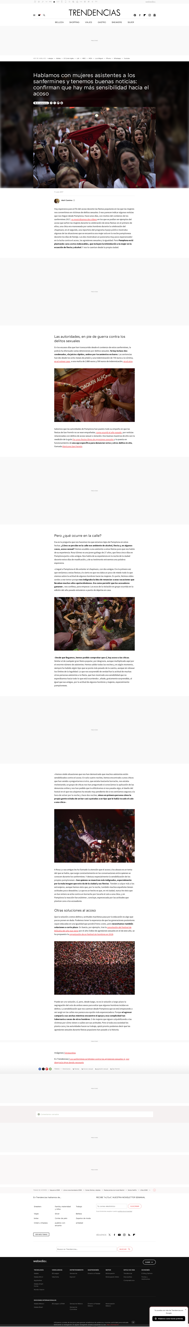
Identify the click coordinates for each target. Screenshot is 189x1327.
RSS (129, 1234)
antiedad (79, 1223)
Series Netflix (132, 1190)
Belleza (79, 1214)
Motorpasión (110, 1273)
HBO (84, 58)
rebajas (50, 58)
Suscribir (134, 1206)
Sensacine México (76, 1304)
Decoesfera (128, 1277)
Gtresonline (70, 1052)
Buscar (44, 15)
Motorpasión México (110, 1305)
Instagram (149, 15)
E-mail (61, 103)
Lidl (78, 58)
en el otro (127, 361)
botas (36, 1218)
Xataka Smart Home (38, 1285)
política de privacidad (125, 1211)
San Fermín (116, 1069)
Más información (113, 1324)
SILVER (131, 22)
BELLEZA (59, 22)
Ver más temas (41, 1234)
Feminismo (66, 1069)
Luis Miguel (99, 58)
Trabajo (79, 1206)
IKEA (90, 58)
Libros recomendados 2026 (72, 1190)
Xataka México (39, 1304)
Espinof (72, 1277)
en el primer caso (62, 361)
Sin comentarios (42, 103)
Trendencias (128, 1273)
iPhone (108, 58)
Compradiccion (129, 1280)
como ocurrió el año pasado (109, 432)
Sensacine (73, 1273)
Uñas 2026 (144, 1190)
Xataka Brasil (38, 1307)
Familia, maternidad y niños (63, 1207)
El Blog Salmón (147, 1273)
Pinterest (135, 15)
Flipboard (144, 15)
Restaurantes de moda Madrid (114, 1190)
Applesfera (38, 1280)
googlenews (154, 15)
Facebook (140, 15)
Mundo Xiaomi (39, 1289)
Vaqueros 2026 (55, 1190)
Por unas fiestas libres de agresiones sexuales (93, 439)
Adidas (58, 58)
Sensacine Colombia (73, 1308)
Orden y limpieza (41, 1223)
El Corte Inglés (69, 58)
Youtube (127, 58)
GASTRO (102, 22)
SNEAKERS (117, 22)
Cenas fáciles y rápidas (93, 1190)
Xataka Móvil (38, 1277)
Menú (34, 15)
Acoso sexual (88, 1069)
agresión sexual (102, 1069)
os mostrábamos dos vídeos (84, 219)
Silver (57, 1214)
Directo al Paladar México (94, 1305)
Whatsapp (117, 58)
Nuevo (39, 15)
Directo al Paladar (94, 1273)
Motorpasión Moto (112, 1277)
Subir (147, 1262)
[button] (68, 200)
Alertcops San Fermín (72, 446)
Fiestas (76, 1069)
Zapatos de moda (83, 1218)
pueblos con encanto (60, 1224)
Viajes (36, 1214)
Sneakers (37, 1206)
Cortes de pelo (61, 1218)
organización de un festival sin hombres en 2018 (91, 934)
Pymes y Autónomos (146, 1278)
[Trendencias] (94, 12)
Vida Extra (55, 1277)
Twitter (54, 103)
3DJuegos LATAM (58, 1304)
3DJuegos (55, 1273)
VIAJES (88, 22)
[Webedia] (40, 1261)
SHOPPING (74, 22)
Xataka (36, 1273)
